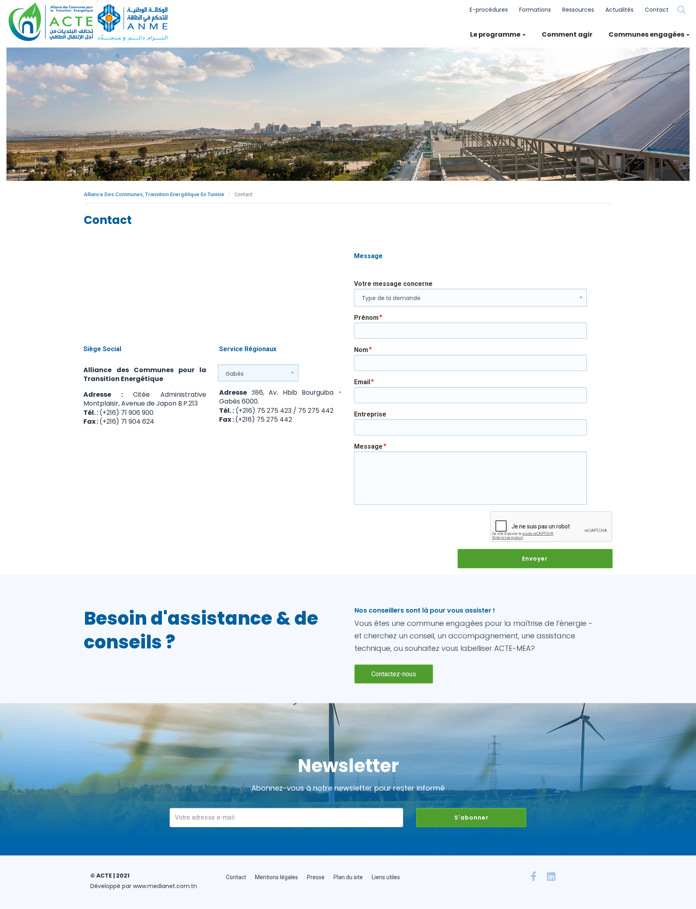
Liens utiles (386, 877)
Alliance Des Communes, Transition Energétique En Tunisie (154, 194)
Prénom (366, 317)
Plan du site (348, 877)
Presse (316, 877)
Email (362, 382)
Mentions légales (276, 877)
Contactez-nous (393, 674)
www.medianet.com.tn (165, 886)
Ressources (578, 9)
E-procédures (489, 9)
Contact (657, 9)
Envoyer (535, 559)
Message (368, 446)
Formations (535, 9)
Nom (361, 350)
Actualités (619, 9)
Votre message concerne (393, 284)
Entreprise (370, 414)
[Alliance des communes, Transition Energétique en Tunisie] (90, 22)
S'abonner (471, 818)
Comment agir (567, 34)
